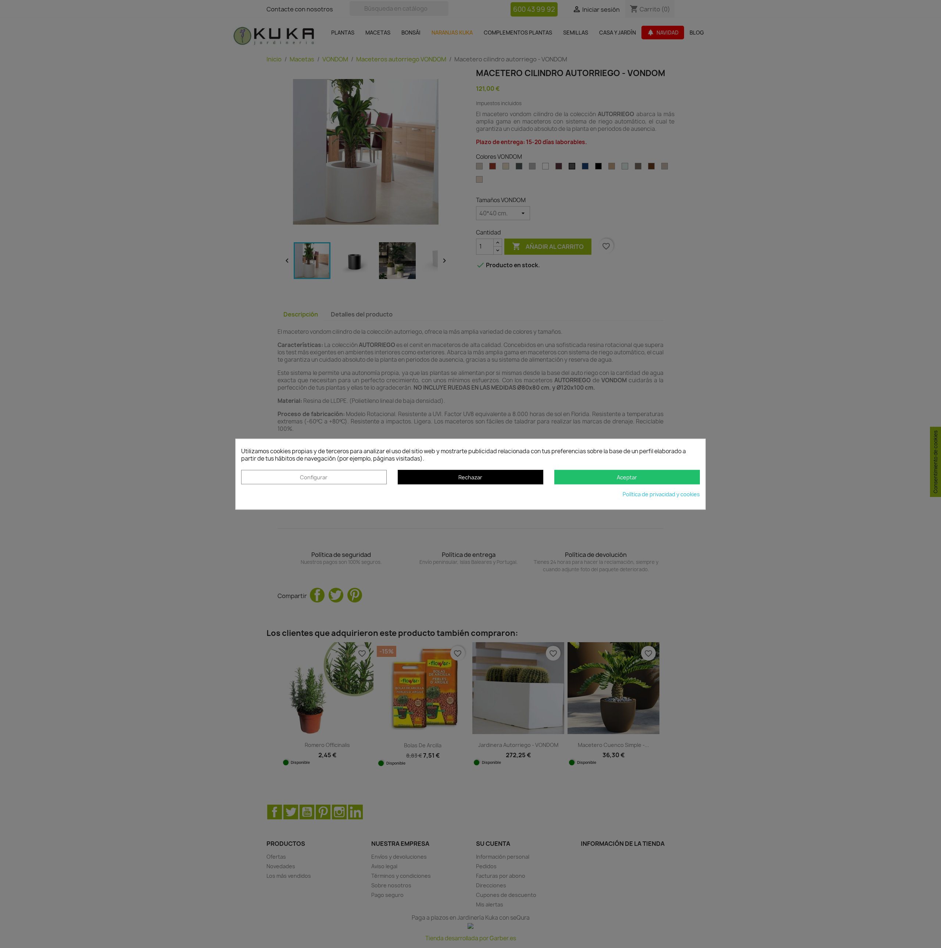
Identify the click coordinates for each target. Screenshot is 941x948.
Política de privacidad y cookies (661, 494)
